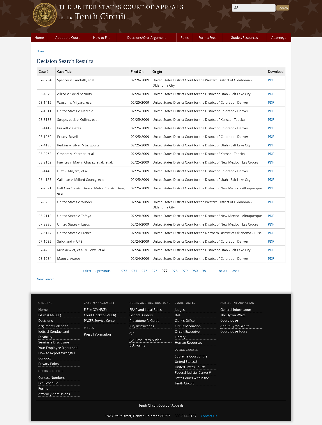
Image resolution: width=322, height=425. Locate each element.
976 (154, 270)
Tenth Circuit (93, 17)
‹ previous (102, 270)
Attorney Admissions (54, 394)
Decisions (45, 320)
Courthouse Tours (233, 331)
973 (124, 270)
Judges (180, 309)
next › (223, 270)
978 (175, 270)
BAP (178, 315)
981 (205, 270)
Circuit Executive (187, 331)
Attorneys (278, 37)
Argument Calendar (53, 326)
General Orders (141, 315)
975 (144, 270)
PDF (271, 80)
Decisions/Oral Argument (146, 37)
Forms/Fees (207, 37)
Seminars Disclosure (53, 342)
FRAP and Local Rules (145, 309)
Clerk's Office (185, 320)
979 (185, 270)
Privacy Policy (48, 363)
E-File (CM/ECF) (49, 315)
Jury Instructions (141, 326)
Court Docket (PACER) (100, 315)
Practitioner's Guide (144, 320)
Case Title (64, 71)
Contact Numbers (51, 377)
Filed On (137, 71)
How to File (101, 37)
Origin (157, 71)
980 (195, 270)
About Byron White (234, 326)
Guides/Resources (244, 37)
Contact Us (209, 416)
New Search (46, 279)
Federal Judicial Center (193, 372)
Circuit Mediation (188, 326)
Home (39, 37)
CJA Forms (137, 345)
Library (180, 337)
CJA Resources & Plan (145, 340)
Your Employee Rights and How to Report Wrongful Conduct (58, 352)
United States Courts (190, 367)
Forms (43, 388)
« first (87, 270)
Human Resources (188, 342)
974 (134, 270)
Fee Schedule (48, 383)
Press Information (97, 334)
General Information (235, 309)
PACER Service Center (100, 320)
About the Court (67, 37)
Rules (184, 37)
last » (235, 270)
